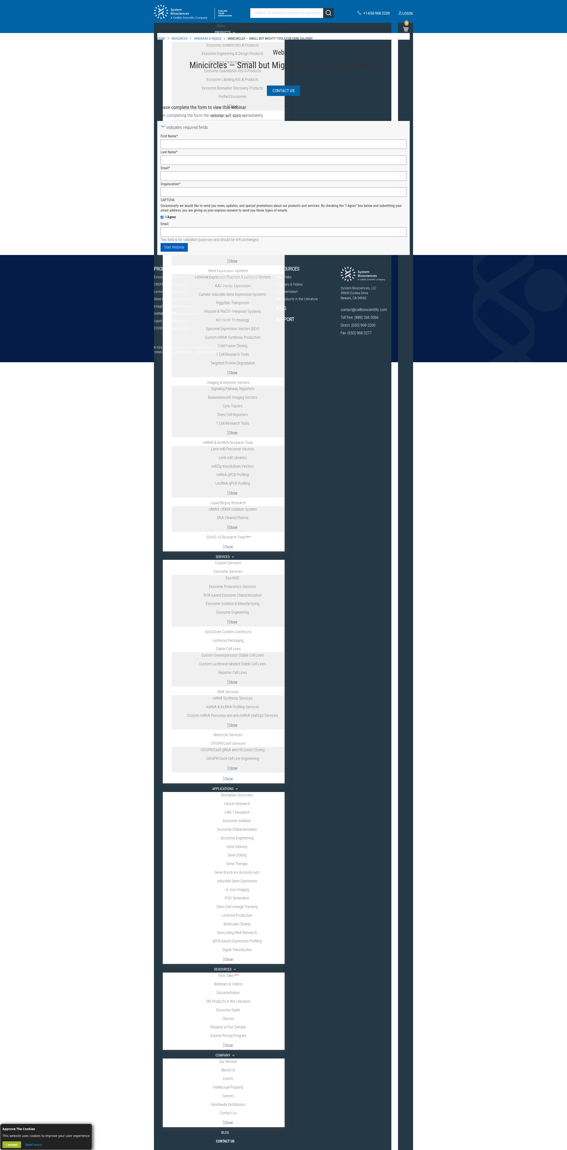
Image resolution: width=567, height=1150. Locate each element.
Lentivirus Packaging (232, 299)
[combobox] (292, 13)
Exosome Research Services (238, 277)
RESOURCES (180, 39)
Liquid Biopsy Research (170, 321)
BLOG (281, 308)
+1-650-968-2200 (376, 13)
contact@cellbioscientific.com (364, 309)
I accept (12, 1144)
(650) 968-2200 (363, 325)
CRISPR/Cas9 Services (234, 284)
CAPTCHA (168, 200)
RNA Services (227, 321)
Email (165, 168)
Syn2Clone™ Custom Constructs (241, 292)
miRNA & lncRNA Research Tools (177, 313)
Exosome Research (167, 277)
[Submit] (328, 13)
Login (407, 13)
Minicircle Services (231, 313)
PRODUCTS (164, 269)
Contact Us (283, 90)
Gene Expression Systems (172, 299)
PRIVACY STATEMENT (208, 352)
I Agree (170, 217)
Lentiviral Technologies (170, 292)
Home (161, 39)
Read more (33, 1144)
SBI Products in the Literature (297, 299)
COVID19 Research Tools (171, 328)
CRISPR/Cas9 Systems (170, 284)
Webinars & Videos (289, 284)
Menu (221, 25)
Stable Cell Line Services (235, 306)
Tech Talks (283, 277)
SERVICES (227, 269)
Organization (171, 184)
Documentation (287, 292)
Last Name (169, 152)
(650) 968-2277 (360, 333)
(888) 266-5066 (366, 317)
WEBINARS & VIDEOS (207, 39)
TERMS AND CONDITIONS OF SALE (173, 352)
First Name (169, 136)
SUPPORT (285, 319)
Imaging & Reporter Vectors (173, 306)
